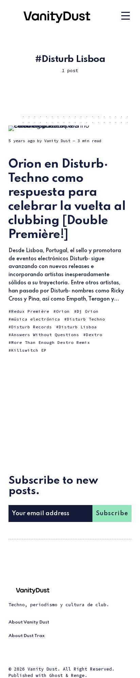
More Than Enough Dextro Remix (50, 342)
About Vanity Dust (28, 622)
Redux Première (30, 311)
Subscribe (112, 513)
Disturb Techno (86, 319)
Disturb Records (31, 326)
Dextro (94, 334)
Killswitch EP (29, 350)
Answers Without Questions (45, 334)
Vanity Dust (57, 140)
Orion (63, 311)
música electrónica (35, 319)
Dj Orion (88, 311)
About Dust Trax (26, 636)
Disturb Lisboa (78, 326)
